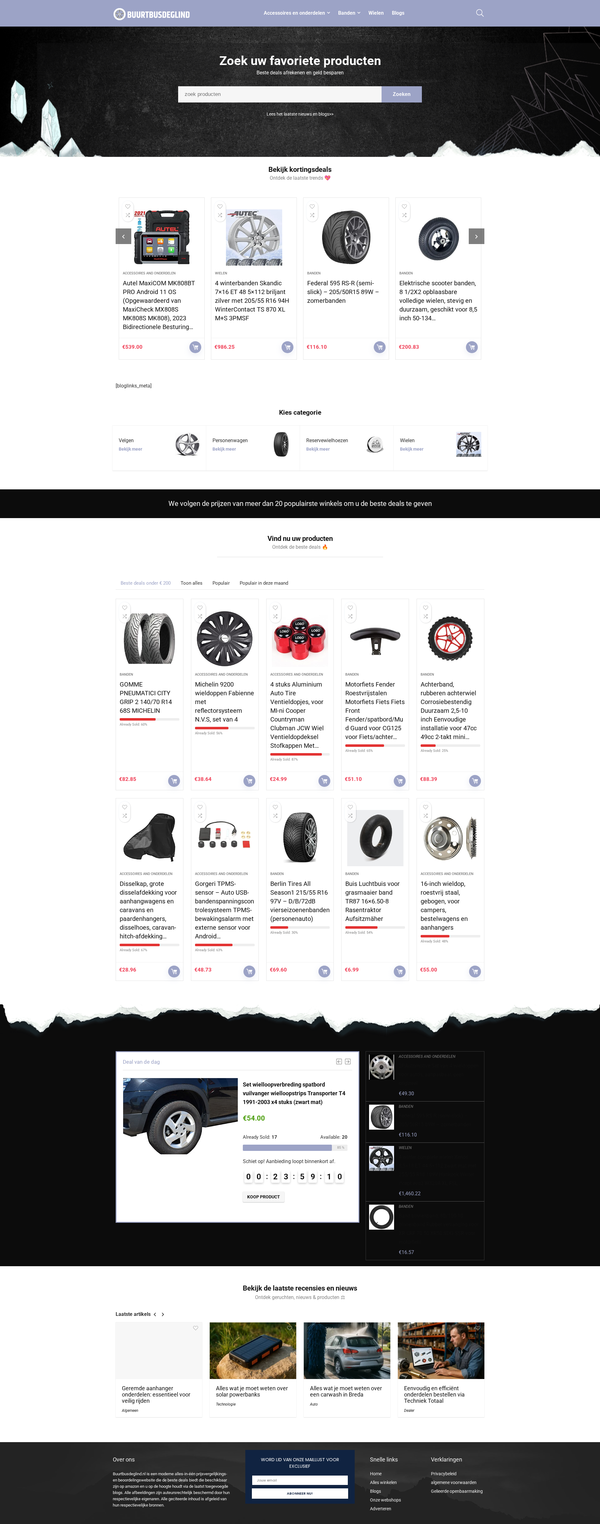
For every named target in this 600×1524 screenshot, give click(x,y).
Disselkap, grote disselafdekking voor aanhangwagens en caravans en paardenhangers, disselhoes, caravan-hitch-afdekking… (148, 910)
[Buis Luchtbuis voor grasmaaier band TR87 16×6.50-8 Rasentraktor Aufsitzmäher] (375, 838)
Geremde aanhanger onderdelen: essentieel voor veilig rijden (156, 1394)
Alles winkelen (383, 1482)
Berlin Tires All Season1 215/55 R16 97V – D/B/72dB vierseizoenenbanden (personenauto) (300, 901)
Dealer (409, 1410)
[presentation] (123, 236)
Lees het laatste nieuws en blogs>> (300, 114)
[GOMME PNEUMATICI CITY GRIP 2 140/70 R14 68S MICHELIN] (149, 639)
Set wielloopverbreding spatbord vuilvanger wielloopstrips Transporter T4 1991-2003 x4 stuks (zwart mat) (294, 1093)
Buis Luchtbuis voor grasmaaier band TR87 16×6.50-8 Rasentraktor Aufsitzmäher (372, 901)
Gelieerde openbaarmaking (457, 1491)
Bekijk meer (130, 449)
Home (376, 1473)
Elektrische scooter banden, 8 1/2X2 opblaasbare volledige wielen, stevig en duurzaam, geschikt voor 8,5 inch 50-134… (438, 300)
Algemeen (130, 1410)
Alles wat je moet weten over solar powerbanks (252, 1391)
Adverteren (380, 1508)
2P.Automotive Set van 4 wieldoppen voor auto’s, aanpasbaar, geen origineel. (439, 1074)
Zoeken (402, 94)
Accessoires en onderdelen (294, 13)
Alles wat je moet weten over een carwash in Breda (346, 1391)
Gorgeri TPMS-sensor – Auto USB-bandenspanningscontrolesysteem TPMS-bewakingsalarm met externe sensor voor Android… (224, 910)
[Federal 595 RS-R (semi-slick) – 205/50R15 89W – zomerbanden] (346, 237)
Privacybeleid (444, 1473)
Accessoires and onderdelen (149, 273)
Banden (346, 13)
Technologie (226, 1404)
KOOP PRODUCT (195, 347)
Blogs (398, 13)
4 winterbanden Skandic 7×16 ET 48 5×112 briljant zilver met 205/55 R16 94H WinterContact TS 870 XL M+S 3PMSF (252, 300)
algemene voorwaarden (454, 1482)
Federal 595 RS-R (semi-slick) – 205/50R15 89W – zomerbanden (343, 291)
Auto (314, 1404)
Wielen (376, 13)
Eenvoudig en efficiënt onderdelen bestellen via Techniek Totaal (434, 1394)
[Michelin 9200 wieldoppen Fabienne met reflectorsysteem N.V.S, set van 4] (225, 639)
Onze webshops (385, 1499)
